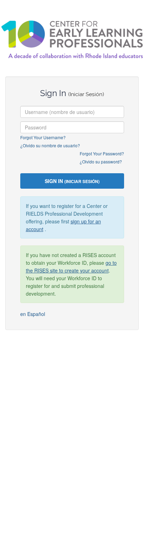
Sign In (72, 180)
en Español (32, 313)
